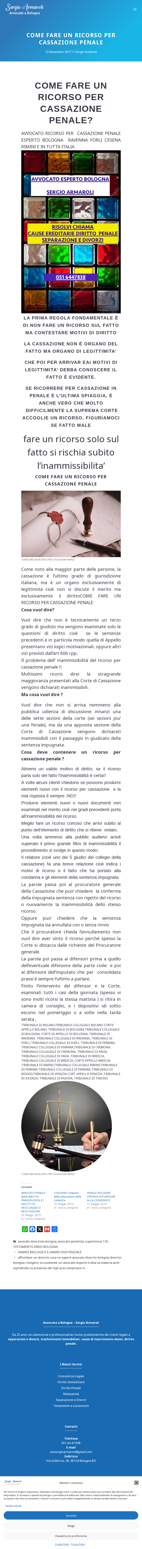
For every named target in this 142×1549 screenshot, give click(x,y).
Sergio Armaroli (86, 52)
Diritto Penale (71, 1388)
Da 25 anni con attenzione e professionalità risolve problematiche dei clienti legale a (71, 1339)
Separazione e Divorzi (71, 1400)
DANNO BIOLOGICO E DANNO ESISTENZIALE (50, 1252)
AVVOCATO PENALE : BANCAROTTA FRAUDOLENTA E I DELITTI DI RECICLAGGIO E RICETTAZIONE (33, 1202)
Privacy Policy (78, 1544)
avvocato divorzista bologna (37, 1241)
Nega (71, 1526)
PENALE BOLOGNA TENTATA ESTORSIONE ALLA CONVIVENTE (101, 1196)
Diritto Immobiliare (71, 1382)
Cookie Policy (62, 1544)
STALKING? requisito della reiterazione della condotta (67, 1196)
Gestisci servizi (13, 1505)
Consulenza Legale (71, 1376)
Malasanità (71, 1394)
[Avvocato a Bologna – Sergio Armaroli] (24, 9)
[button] (136, 1483)
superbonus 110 (96, 1241)
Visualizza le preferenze (71, 1536)
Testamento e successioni (71, 1406)
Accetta (71, 1515)
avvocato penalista (71, 1241)
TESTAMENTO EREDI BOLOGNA (35, 1247)
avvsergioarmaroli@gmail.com (71, 1452)
